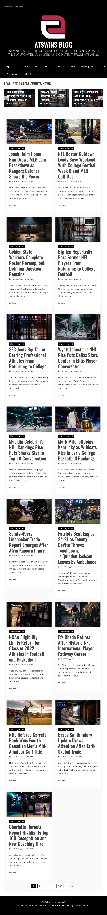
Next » (70, 886)
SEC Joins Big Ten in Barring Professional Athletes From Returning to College (52, 94)
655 (60, 886)
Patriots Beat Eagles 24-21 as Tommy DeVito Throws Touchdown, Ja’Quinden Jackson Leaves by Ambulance (77, 547)
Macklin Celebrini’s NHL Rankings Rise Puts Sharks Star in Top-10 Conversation (27, 450)
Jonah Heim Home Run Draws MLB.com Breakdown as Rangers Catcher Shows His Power (27, 165)
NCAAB (61, 66)
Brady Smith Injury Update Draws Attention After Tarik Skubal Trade (76, 743)
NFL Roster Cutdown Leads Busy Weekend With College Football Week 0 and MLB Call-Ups (77, 165)
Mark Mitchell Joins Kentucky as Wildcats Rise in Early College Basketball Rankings (77, 450)
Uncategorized (17, 148)
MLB (17, 66)
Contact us (12, 74)
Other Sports (87, 66)
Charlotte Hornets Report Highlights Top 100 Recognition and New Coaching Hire (28, 835)
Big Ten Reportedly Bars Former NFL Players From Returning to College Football (18, 92)
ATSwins (28, 74)
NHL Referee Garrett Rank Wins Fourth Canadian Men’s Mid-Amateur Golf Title (28, 743)
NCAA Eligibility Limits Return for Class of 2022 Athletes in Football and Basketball (26, 648)
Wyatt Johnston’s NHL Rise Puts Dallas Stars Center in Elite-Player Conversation (87, 94)
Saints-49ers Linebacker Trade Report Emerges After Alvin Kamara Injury (28, 542)
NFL (37, 66)
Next (100, 98)
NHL (73, 66)
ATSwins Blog (53, 44)
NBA (27, 66)
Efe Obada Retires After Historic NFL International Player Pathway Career (76, 645)
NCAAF (48, 66)
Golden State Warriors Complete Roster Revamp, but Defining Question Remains (27, 263)
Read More (12, 205)
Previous (6, 98)
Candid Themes (81, 905)
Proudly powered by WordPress (33, 905)
